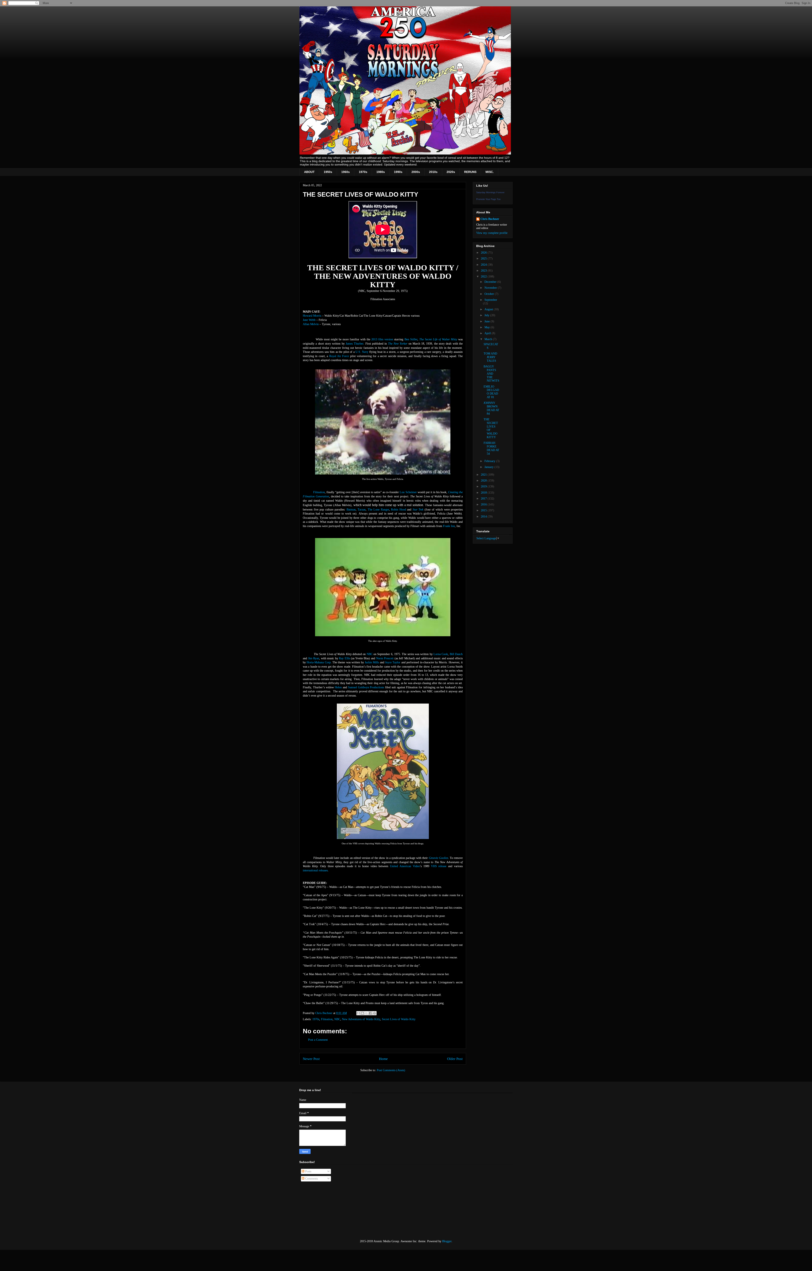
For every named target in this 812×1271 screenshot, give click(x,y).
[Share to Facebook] (370, 1013)
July (487, 315)
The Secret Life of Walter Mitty (438, 339)
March (488, 339)
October (489, 293)
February (490, 461)
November (491, 287)
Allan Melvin (311, 324)
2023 (484, 270)
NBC (370, 654)
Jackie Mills (372, 662)
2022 (484, 276)
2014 (484, 516)
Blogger (446, 1241)
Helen (338, 687)
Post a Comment (318, 1039)
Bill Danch (456, 654)
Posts (307, 1171)
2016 (484, 504)
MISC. (490, 172)
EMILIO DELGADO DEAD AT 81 (491, 392)
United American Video (405, 866)
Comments (311, 1178)
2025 (484, 258)
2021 (484, 474)
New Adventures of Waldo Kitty (361, 1019)
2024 (484, 264)
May (487, 327)
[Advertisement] (320, 1211)
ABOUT (309, 172)
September (490, 299)
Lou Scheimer (408, 492)
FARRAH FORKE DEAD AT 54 (491, 448)
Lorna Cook (440, 654)
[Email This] (358, 1013)
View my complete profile (492, 233)
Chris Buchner (489, 219)
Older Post (455, 1059)
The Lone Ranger (378, 509)
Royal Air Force (339, 356)
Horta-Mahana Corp (319, 662)
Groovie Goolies (438, 858)
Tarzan (362, 509)
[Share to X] (366, 1013)
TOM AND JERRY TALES (490, 357)
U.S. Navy (361, 351)
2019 (484, 486)
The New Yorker (397, 343)
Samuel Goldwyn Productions (366, 687)
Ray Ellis (344, 658)
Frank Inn (449, 526)
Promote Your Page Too (488, 199)
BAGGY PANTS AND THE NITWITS (491, 373)
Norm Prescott (385, 658)
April (488, 333)
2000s (415, 172)
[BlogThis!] (362, 1013)
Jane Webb (309, 320)
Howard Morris (312, 315)
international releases (315, 870)
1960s (345, 172)
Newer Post (311, 1059)
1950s (328, 172)
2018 (484, 492)
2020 (484, 480)
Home (383, 1059)
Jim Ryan (313, 658)
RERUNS (470, 172)
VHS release (439, 866)
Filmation (319, 492)
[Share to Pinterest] (374, 1013)
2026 (484, 252)
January (489, 467)
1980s (380, 172)
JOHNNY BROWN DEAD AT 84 (491, 408)
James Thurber (354, 343)
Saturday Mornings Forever (490, 192)
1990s (398, 172)
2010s (433, 172)
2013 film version (382, 339)
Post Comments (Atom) (391, 1070)
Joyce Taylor (392, 662)
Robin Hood (398, 509)
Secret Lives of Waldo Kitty (399, 1019)
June (487, 321)
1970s (363, 172)
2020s (451, 172)
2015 (484, 510)
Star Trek (418, 509)
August (489, 309)
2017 (484, 498)
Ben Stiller (411, 339)
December (490, 281)
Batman (351, 509)
